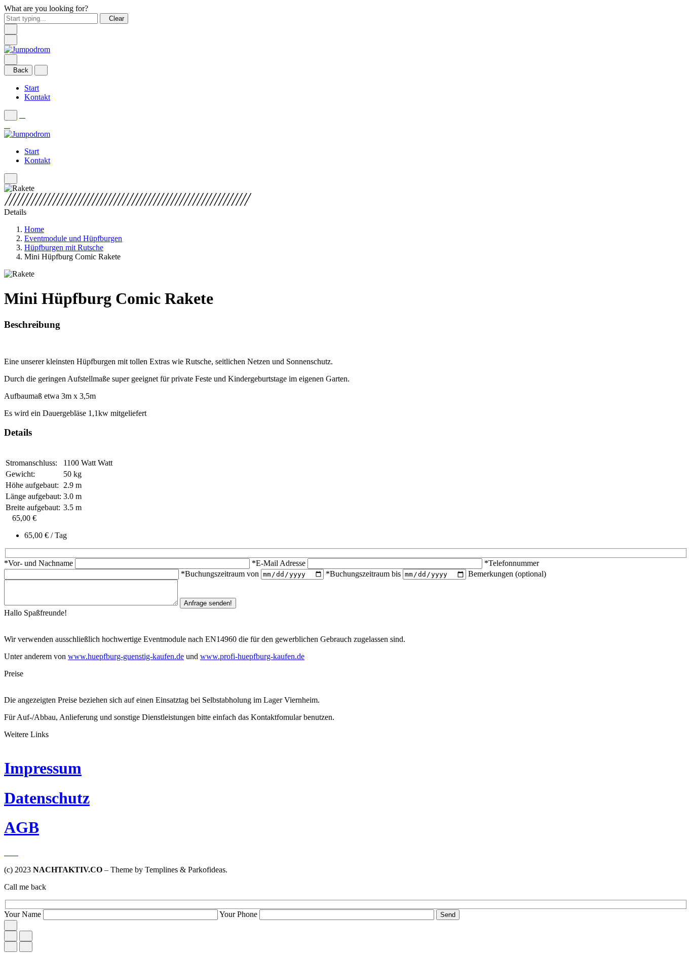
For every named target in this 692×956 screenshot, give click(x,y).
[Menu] (10, 39)
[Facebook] (8, 852)
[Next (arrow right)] (25, 946)
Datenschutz (47, 798)
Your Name (23, 914)
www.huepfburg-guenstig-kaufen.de (126, 656)
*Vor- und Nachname (39, 563)
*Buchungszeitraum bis (364, 573)
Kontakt (37, 97)
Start (31, 88)
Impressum (43, 768)
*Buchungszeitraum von (221, 573)
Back (20, 70)
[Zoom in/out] (25, 936)
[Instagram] (15, 852)
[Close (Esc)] (10, 936)
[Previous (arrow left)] (10, 946)
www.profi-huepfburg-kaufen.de (252, 656)
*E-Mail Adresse (279, 563)
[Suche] (10, 59)
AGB (21, 827)
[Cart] (7, 125)
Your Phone (239, 914)
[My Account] (22, 114)
